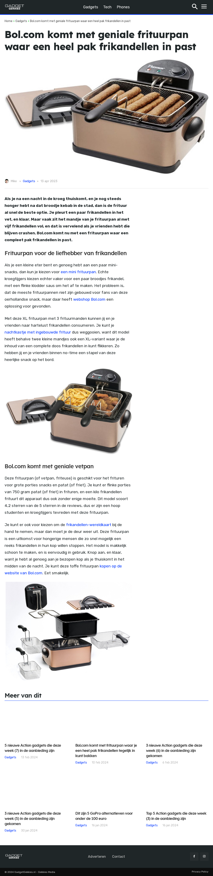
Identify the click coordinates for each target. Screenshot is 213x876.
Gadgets (21, 21)
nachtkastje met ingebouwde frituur (38, 332)
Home (8, 21)
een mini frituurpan (78, 271)
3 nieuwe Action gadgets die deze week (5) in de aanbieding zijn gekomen (33, 819)
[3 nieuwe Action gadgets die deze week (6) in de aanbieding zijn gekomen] (177, 722)
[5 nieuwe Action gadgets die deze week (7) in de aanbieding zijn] (36, 722)
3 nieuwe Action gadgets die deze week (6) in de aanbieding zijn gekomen (174, 751)
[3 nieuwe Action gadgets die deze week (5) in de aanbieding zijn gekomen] (36, 790)
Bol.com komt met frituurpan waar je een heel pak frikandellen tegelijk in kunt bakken (106, 751)
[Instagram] (204, 857)
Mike (14, 181)
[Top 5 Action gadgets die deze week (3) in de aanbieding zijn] (177, 790)
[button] (194, 7)
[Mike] (7, 181)
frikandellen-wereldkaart (88, 524)
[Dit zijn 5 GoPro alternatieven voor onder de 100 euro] (106, 790)
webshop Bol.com (89, 299)
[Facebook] (194, 857)
